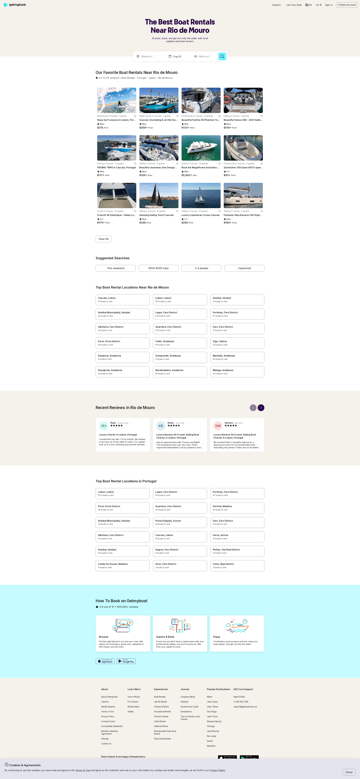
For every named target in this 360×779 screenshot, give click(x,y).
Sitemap (105, 738)
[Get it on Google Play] (126, 661)
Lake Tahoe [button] (212, 706)
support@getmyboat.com (245, 706)
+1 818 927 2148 (240, 701)
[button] (294, 5)
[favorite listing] (135, 116)
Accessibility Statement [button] (111, 726)
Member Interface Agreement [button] (109, 732)
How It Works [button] (134, 697)
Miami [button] (209, 697)
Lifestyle (184, 701)
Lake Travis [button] (212, 716)
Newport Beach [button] (214, 721)
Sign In (329, 5)
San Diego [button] (212, 711)
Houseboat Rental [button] (162, 711)
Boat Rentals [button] (160, 697)
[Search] (222, 56)
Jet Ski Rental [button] (160, 701)
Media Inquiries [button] (108, 706)
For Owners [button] (133, 701)
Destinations (186, 711)
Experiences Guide (189, 706)
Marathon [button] (211, 746)
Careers (105, 701)
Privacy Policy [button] (217, 770)
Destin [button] (210, 741)
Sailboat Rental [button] (161, 726)
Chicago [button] (211, 726)
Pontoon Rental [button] (161, 716)
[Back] (253, 407)
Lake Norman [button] (213, 731)
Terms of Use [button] (82, 770)
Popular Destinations (218, 689)
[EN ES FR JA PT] (308, 5)
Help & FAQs (239, 697)
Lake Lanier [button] (212, 701)
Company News (188, 697)
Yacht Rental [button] (160, 721)
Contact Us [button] (106, 743)
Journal (185, 689)
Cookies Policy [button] (108, 721)
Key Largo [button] (211, 736)
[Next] (261, 407)
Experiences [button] (161, 689)
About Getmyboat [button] (109, 697)
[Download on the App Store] (105, 661)
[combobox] (150, 56)
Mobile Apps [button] (133, 706)
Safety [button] (131, 711)
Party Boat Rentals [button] (162, 738)
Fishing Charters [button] (161, 706)
